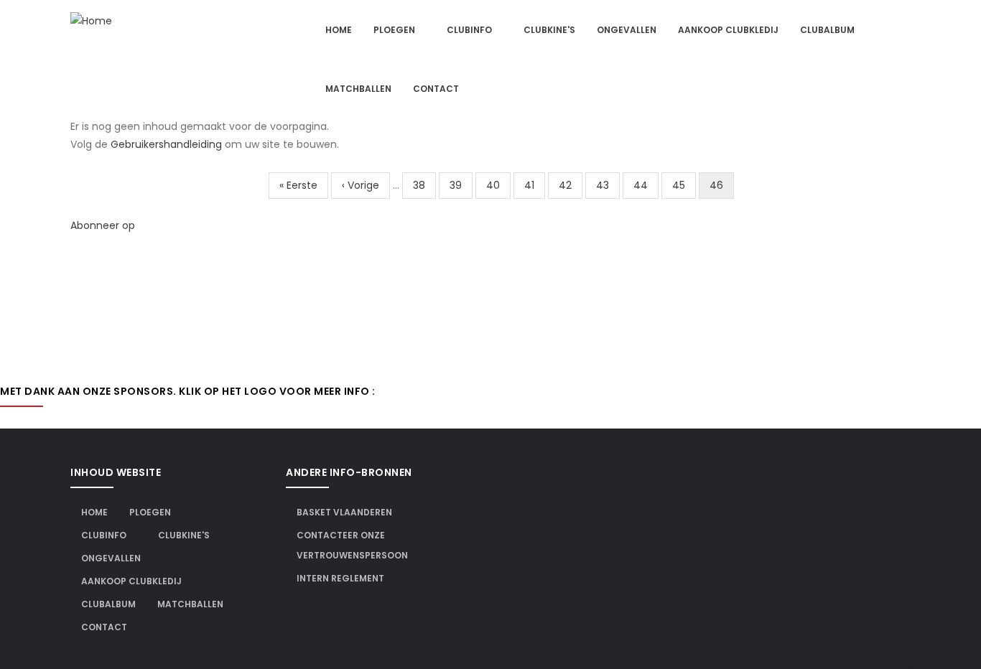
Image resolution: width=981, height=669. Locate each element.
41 (534, 185)
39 (461, 185)
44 (646, 185)
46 (722, 188)
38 (424, 185)
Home (338, 30)
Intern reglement (340, 578)
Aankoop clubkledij (728, 30)
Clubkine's (549, 30)
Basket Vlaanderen (344, 512)
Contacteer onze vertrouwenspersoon (352, 545)
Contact (436, 89)
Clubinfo (470, 30)
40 (498, 185)
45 (684, 185)
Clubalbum (827, 30)
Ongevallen (626, 30)
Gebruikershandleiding (166, 144)
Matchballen (358, 89)
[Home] (91, 21)
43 (608, 185)
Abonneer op (102, 225)
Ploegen (395, 30)
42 (570, 185)
